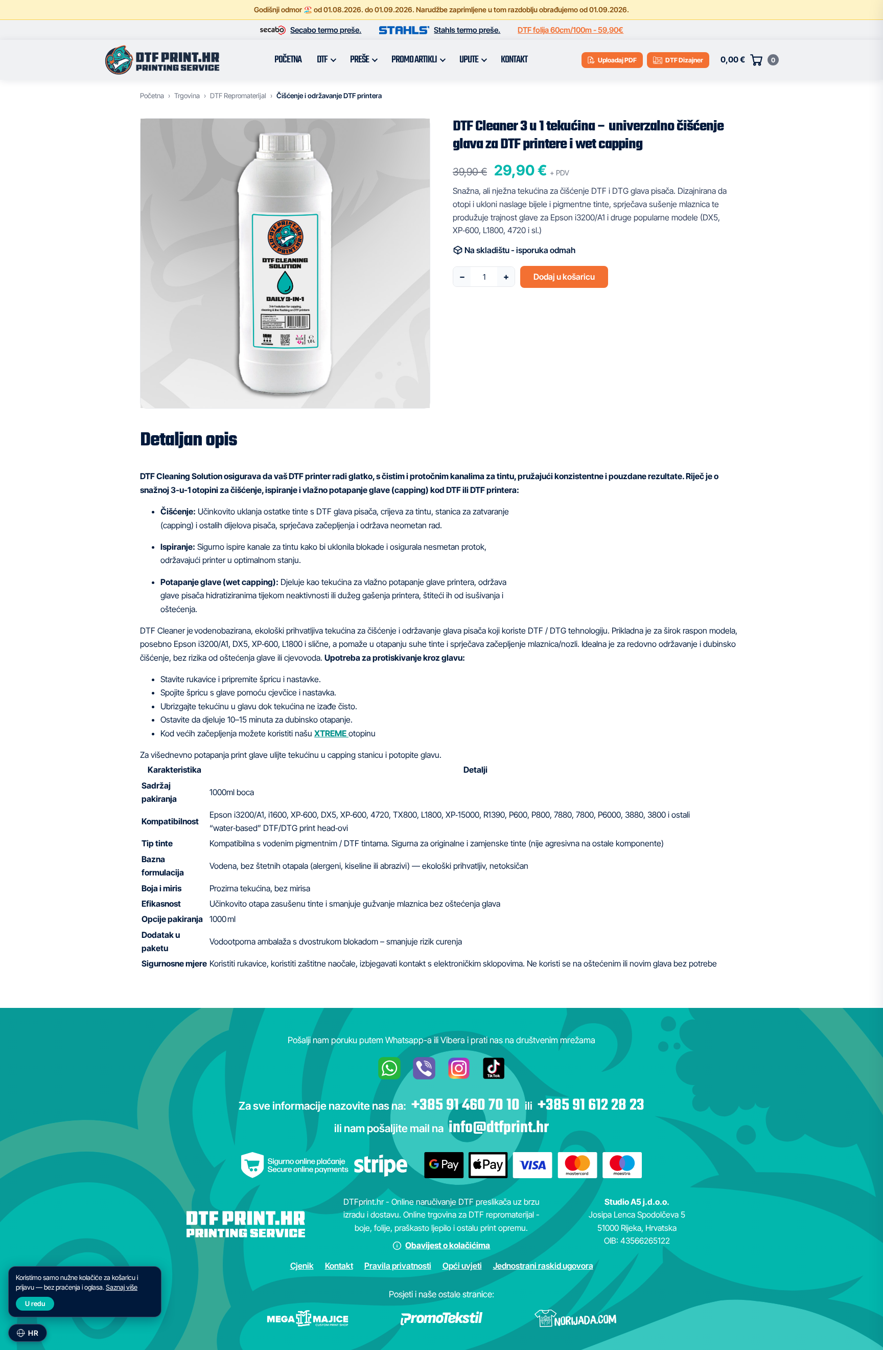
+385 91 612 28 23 (591, 1105)
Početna (287, 60)
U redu (35, 1303)
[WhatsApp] (389, 1068)
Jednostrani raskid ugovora (543, 1266)
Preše (359, 60)
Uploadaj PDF (617, 60)
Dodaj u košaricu (564, 277)
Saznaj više (121, 1287)
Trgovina (187, 96)
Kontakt (514, 60)
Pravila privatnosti (397, 1266)
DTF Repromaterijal (238, 96)
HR (33, 1333)
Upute (468, 60)
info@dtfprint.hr (499, 1128)
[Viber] (424, 1068)
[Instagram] (459, 1068)
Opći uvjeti (462, 1266)
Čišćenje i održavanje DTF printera (329, 96)
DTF (322, 60)
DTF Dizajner (684, 60)
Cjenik (302, 1266)
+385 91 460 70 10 (465, 1105)
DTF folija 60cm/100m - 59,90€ (570, 30)
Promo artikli (414, 60)
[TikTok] (493, 1068)
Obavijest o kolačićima (447, 1245)
